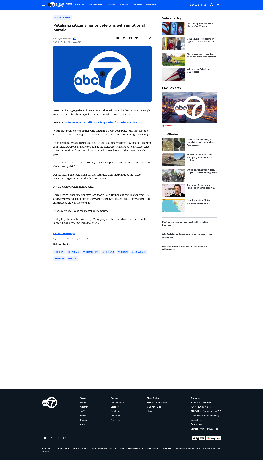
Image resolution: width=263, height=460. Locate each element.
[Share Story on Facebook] (117, 38)
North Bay (151, 4)
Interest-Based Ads (133, 448)
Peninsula (137, 4)
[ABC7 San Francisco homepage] (60, 5)
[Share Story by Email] (143, 38)
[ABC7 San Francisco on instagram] (58, 438)
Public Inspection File (150, 448)
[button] (43, 4)
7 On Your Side (154, 407)
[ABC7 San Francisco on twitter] (51, 438)
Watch (83, 416)
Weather (84, 407)
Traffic (83, 411)
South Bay (123, 4)
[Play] (189, 107)
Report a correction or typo (64, 233)
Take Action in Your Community (205, 416)
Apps (82, 424)
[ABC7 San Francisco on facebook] (45, 438)
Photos (83, 420)
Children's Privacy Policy (80, 448)
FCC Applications (166, 448)
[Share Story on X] (124, 38)
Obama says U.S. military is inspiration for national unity (101, 122)
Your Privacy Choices (62, 448)
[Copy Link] (149, 38)
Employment (196, 424)
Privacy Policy (47, 448)
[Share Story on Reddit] (130, 38)
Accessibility (196, 420)
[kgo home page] (49, 402)
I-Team (150, 411)
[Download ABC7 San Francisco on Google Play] (213, 438)
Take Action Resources (157, 402)
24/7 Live (79, 4)
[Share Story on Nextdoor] (136, 38)
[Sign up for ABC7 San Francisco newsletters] (64, 438)
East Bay (110, 4)
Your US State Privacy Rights (102, 448)
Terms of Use (119, 448)
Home (83, 402)
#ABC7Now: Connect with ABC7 (206, 411)
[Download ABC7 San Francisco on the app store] (198, 438)
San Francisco (95, 4)
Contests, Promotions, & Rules (204, 429)
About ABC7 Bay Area (201, 402)
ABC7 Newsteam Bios (201, 407)
